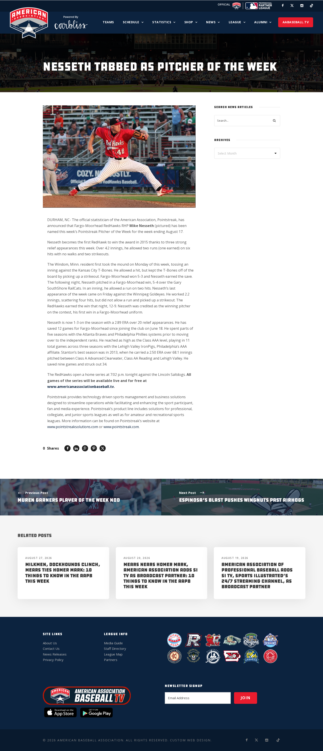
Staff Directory (115, 648)
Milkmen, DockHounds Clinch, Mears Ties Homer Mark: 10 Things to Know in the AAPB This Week (62, 573)
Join (245, 697)
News (211, 22)
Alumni (260, 22)
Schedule (131, 22)
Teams (108, 22)
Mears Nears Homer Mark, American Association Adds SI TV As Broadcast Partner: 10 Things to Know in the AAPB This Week (160, 575)
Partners (110, 659)
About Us (50, 643)
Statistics (161, 22)
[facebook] (283, 5)
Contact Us (51, 648)
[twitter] (292, 5)
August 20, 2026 (136, 558)
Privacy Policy (53, 659)
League (235, 22)
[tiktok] (311, 5)
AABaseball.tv (296, 22)
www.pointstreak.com (121, 426)
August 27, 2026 (38, 558)
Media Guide (113, 643)
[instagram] (301, 5)
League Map (113, 654)
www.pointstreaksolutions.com (72, 426)
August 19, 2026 (234, 558)
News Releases (55, 654)
